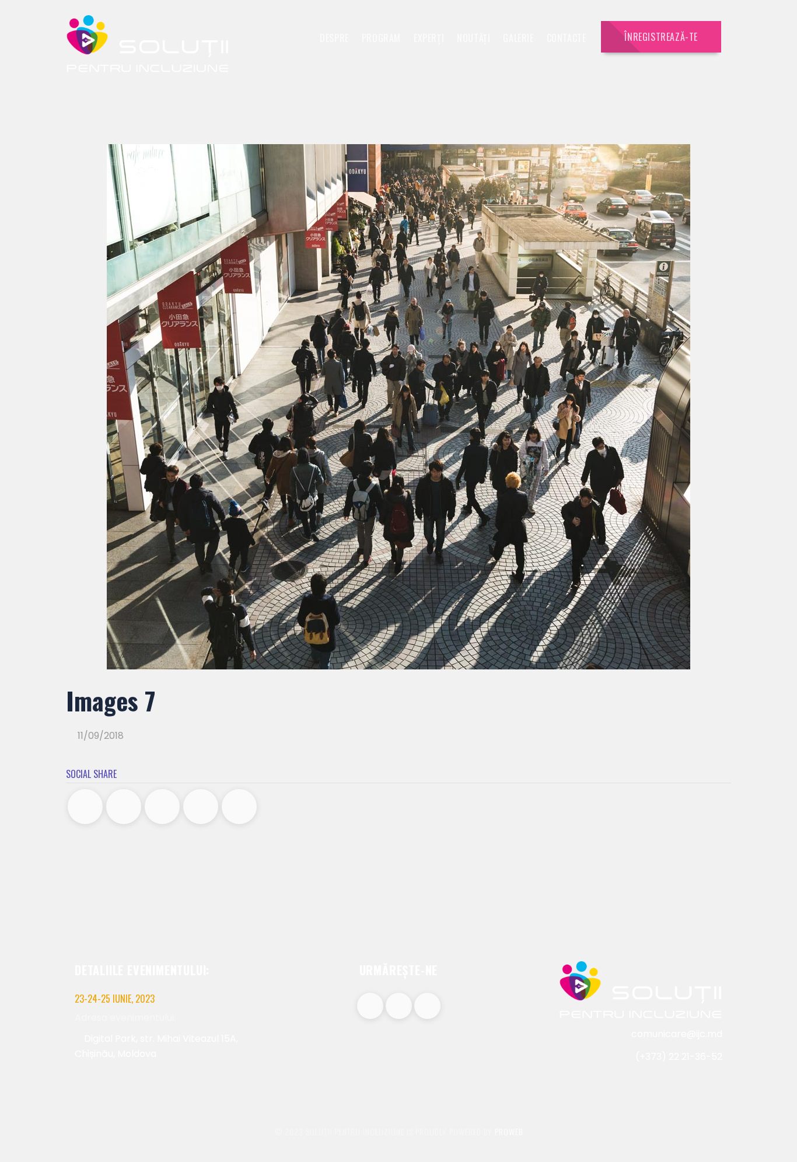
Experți (429, 38)
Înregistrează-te (661, 37)
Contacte (566, 38)
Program (381, 38)
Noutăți (473, 38)
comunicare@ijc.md (676, 1034)
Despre (334, 38)
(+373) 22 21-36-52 (677, 1056)
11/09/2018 (99, 735)
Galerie (518, 38)
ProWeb (509, 1131)
